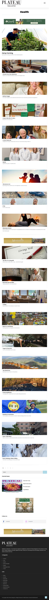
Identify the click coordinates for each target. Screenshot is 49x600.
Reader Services (6, 587)
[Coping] (24, 296)
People (4, 565)
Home (4, 575)
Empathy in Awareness (8, 414)
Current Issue (6, 476)
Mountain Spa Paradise (8, 282)
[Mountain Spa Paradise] (24, 274)
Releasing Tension (7, 228)
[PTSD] (24, 198)
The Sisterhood (6, 370)
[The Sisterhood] (24, 362)
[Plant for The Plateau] (24, 318)
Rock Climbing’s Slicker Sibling (10, 458)
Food (4, 560)
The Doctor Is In (6, 184)
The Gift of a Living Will (8, 260)
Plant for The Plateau (8, 326)
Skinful (4, 162)
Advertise (5, 582)
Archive (4, 577)
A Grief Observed (7, 140)
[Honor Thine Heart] (24, 428)
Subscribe (5, 578)
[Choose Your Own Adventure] (24, 66)
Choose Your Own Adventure (10, 74)
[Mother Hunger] (24, 88)
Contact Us (5, 588)
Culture (4, 558)
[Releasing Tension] (24, 220)
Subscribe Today (26, 480)
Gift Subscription (26, 486)
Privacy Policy (5, 585)
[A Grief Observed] (24, 132)
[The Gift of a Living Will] (24, 252)
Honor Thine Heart (7, 436)
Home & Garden (6, 563)
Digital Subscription (27, 483)
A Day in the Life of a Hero (9, 118)
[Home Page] (11, 2)
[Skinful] (24, 154)
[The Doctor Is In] (24, 176)
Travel (4, 568)
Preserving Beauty (7, 392)
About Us (5, 583)
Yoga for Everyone (7, 348)
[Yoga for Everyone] (24, 340)
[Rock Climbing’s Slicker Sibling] (24, 450)
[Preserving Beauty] (24, 384)
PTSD (4, 206)
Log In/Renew (26, 489)
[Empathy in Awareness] (24, 406)
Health (4, 561)
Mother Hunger (6, 96)
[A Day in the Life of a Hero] (24, 110)
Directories (5, 580)
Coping (4, 304)
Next (48, 240)
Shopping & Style (6, 566)
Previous (1, 240)
